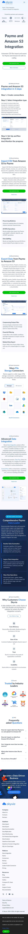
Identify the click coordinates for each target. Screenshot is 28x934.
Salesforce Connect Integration (10, 844)
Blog (3, 875)
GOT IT (6, 931)
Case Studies (5, 877)
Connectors (5, 858)
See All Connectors (14, 417)
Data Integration (10, 7)
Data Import (5, 824)
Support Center (6, 887)
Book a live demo (14, 67)
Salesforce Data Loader (8, 841)
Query (4, 855)
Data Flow (18, 459)
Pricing (4, 868)
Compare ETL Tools (7, 882)
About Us (5, 812)
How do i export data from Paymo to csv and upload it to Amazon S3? (12, 731)
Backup (4, 860)
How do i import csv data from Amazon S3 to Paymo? (10, 738)
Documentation (6, 889)
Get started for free (14, 63)
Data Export (5, 826)
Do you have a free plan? (8, 758)
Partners (4, 817)
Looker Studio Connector (9, 865)
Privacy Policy (6, 905)
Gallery (4, 880)
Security (4, 902)
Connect (4, 863)
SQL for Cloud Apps (7, 846)
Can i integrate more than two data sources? (12, 745)
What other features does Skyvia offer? (11, 752)
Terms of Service (6, 900)
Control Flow (5, 468)
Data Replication (6, 831)
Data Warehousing (7, 834)
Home (3, 7)
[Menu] (24, 2)
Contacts (4, 815)
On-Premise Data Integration (10, 836)
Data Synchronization (8, 829)
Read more (14, 194)
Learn (3, 884)
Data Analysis (6, 839)
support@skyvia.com (8, 907)
